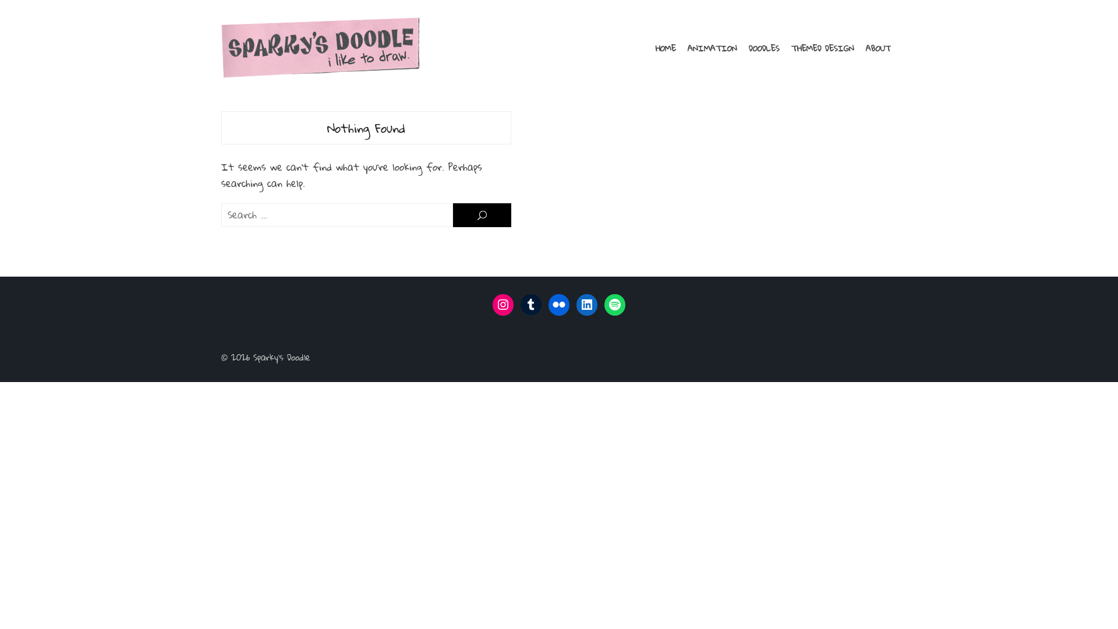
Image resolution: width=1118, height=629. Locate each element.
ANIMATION (712, 48)
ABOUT (878, 48)
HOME (666, 48)
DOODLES (764, 48)
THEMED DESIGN (822, 48)
